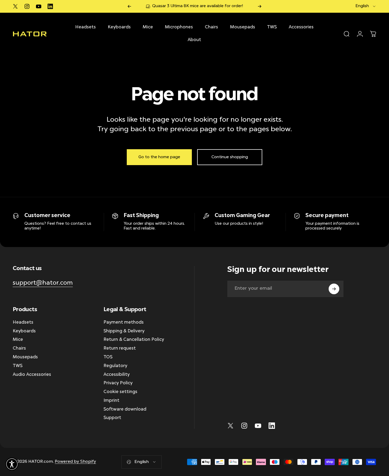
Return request (119, 348)
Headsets (23, 322)
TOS (107, 357)
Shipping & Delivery (123, 331)
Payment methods (123, 322)
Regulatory (115, 366)
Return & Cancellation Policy (133, 340)
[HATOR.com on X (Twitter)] (15, 6)
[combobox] (365, 6)
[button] (12, 464)
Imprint (111, 401)
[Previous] (129, 6)
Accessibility (116, 375)
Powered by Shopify (75, 462)
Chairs (19, 348)
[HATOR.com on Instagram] (27, 6)
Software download (124, 409)
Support (112, 418)
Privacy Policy (118, 383)
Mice (18, 340)
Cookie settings (120, 392)
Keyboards (24, 331)
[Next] (259, 6)
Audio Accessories (32, 375)
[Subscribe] (334, 289)
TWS (17, 366)
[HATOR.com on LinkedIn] (50, 6)
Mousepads (25, 357)
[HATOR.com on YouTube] (38, 6)
